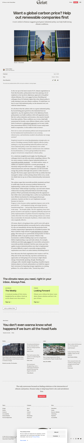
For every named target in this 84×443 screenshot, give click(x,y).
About (28, 408)
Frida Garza (70, 368)
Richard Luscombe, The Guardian (9, 363)
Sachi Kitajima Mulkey (72, 357)
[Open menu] (80, 2)
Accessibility (54, 417)
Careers (28, 413)
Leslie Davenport (71, 347)
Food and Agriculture (7, 417)
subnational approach (30, 123)
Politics (4, 410)
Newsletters (53, 408)
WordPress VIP (13, 437)
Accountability (5, 413)
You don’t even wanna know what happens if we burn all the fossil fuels (30, 327)
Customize (55, 436)
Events (52, 410)
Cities (13, 332)
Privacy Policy (11, 438)
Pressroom (29, 417)
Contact (29, 412)
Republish (53, 415)
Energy (4, 408)
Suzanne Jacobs (6, 332)
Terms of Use (5, 438)
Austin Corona (30, 351)
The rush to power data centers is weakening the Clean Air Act (33, 356)
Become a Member (55, 412)
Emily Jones (29, 360)
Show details (23, 440)
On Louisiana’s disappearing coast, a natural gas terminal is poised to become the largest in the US (33, 368)
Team (28, 410)
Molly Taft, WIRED (47, 361)
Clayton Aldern (9, 68)
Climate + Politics (55, 76)
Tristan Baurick (30, 372)
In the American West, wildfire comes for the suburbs (74, 353)
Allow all (56, 432)
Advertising (53, 413)
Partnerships (29, 415)
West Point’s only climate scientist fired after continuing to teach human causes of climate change (13, 359)
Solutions (4, 412)
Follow (70, 2)
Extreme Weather (6, 415)
